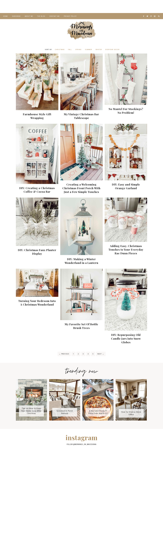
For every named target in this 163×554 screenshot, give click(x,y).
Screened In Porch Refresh (65, 412)
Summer (88, 49)
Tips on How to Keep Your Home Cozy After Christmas (31, 411)
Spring (78, 49)
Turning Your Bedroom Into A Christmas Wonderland (37, 302)
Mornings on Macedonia (81, 30)
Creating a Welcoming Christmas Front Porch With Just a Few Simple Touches (81, 188)
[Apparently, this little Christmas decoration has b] (154, 6)
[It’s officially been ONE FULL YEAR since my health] (118, 6)
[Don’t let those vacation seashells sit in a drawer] (136, 6)
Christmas (60, 49)
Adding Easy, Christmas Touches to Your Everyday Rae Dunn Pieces (125, 249)
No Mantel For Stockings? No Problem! (126, 110)
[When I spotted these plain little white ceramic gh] (81, 6)
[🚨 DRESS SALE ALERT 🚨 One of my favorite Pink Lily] (28, 503)
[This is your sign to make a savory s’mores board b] (55, 503)
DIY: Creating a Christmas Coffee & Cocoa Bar (37, 190)
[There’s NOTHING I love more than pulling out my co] (135, 488)
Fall (70, 49)
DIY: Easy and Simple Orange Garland (126, 186)
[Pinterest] (151, 13)
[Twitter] (148, 13)
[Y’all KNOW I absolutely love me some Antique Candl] (28, 488)
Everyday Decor (112, 49)
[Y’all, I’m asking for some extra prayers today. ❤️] (82, 488)
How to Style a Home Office (131, 413)
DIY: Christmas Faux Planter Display (37, 251)
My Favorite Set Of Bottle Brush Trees (81, 326)
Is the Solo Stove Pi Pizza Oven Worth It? (98, 412)
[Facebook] (144, 13)
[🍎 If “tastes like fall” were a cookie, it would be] (108, 488)
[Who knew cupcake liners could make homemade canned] (9, 6)
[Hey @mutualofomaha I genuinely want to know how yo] (82, 503)
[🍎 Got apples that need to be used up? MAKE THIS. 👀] (55, 488)
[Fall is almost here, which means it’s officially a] (27, 6)
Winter (99, 49)
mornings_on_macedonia (85, 444)
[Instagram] (155, 13)
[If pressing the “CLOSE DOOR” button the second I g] (100, 6)
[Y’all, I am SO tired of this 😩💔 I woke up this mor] (45, 6)
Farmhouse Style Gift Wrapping (37, 116)
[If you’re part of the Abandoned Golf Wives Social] (63, 6)
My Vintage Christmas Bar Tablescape (81, 116)
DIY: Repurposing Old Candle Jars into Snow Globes (126, 338)
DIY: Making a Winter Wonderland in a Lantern (81, 261)
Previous (64, 354)
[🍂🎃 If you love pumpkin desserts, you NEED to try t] (135, 472)
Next (100, 354)
